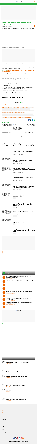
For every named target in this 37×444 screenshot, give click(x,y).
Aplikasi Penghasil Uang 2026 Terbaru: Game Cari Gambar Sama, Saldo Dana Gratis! (29, 133)
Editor (3, 25)
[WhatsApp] (34, 120)
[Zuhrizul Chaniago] (4, 395)
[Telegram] (32, 120)
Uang (6, 107)
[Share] (34, 26)
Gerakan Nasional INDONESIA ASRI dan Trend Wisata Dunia (17, 394)
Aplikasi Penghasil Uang (29, 107)
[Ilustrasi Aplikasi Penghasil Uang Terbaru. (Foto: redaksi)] (7, 162)
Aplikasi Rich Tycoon (22, 115)
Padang (14, 172)
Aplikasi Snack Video (30, 115)
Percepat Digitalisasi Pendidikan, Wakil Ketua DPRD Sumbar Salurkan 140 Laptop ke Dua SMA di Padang (24, 213)
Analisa (14, 154)
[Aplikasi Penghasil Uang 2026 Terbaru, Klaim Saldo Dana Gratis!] (7, 127)
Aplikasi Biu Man (14, 115)
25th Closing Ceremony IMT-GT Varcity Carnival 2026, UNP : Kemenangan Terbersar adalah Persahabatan (24, 204)
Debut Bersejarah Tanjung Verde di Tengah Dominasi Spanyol (17, 362)
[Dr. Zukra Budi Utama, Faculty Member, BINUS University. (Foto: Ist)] (7, 197)
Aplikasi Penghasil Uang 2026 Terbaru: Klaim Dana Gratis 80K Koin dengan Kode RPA (19, 284)
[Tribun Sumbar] (19, 1)
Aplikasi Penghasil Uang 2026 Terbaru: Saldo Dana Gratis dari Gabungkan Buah (19, 295)
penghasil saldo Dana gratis (20, 112)
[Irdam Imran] (4, 400)
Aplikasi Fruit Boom (6, 117)
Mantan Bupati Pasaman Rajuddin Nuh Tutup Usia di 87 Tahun (17, 288)
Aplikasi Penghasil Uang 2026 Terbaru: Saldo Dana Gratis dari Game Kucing (20, 280)
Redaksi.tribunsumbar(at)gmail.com (9, 413)
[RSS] (23, 438)
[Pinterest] (17, 438)
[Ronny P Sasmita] (4, 372)
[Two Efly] (4, 367)
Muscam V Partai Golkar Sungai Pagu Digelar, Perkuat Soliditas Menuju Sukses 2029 (19, 303)
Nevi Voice (3, 427)
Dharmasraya (4, 432)
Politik (3, 426)
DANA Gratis (22, 107)
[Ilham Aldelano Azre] (4, 377)
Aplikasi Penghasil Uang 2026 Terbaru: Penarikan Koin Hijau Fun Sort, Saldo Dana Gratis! (29, 144)
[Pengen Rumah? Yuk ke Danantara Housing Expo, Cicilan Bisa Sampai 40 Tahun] (18, 125)
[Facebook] (29, 120)
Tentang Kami (4, 419)
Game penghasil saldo (6, 110)
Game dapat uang (14, 110)
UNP (14, 207)
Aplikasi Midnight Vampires (27, 117)
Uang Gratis (10, 107)
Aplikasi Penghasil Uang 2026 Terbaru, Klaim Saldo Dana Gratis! (6, 133)
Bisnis (14, 163)
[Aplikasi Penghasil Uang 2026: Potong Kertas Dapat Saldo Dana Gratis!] (7, 139)
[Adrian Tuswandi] (4, 363)
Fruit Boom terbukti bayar (7, 115)
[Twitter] (31, 120)
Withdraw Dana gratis (22, 110)
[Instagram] (21, 438)
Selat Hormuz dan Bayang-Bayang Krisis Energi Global (16, 385)
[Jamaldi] (4, 381)
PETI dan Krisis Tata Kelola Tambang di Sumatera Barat (16, 376)
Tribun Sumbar (18, 441)
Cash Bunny (19, 117)
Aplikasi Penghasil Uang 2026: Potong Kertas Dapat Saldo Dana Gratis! (7, 144)
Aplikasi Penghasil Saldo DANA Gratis (8, 112)
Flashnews (14, 233)
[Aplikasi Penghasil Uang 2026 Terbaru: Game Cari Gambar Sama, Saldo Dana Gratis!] (30, 127)
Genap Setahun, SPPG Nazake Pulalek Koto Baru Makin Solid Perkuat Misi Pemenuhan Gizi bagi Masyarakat (19, 277)
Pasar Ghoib (8, 390)
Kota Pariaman (4, 433)
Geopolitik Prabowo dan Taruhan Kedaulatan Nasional (16, 399)
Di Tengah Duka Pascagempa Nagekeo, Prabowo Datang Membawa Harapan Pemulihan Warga (24, 230)
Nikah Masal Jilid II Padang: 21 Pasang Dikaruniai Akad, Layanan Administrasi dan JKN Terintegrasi (24, 169)
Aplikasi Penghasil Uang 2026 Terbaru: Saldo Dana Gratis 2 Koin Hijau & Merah (19, 306)
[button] (32, 1)
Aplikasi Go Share (13, 117)
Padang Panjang (4, 430)
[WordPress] (19, 438)
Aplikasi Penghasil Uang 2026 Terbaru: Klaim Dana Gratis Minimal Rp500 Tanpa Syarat (19, 292)
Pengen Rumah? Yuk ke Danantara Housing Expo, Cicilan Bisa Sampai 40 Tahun (17, 128)
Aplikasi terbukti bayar (30, 110)
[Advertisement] (18, 13)
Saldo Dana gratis (16, 107)
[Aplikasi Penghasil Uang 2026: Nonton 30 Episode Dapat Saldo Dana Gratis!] (18, 139)
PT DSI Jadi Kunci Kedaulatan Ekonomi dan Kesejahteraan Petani (18, 371)
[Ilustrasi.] (7, 153)
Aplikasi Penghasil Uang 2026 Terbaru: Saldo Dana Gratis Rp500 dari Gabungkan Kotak (18, 299)
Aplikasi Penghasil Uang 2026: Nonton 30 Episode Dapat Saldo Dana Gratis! (17, 144)
